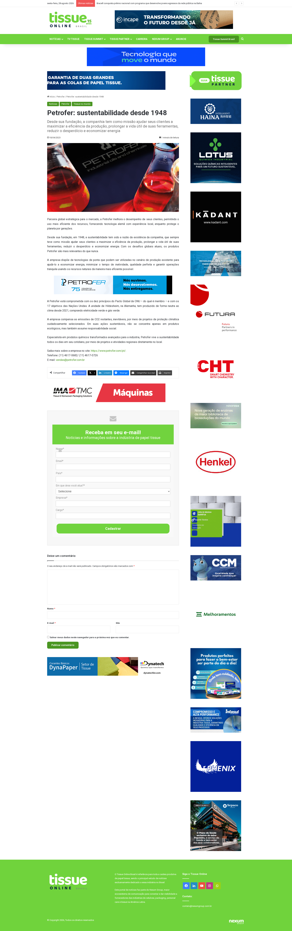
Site (118, 623)
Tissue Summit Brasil (224, 39)
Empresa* (61, 497)
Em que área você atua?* (70, 485)
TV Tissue (73, 39)
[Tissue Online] (70, 19)
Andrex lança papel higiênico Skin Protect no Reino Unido (125, 3)
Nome (51, 608)
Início (52, 96)
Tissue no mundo (82, 104)
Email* (59, 461)
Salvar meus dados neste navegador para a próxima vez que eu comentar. (89, 637)
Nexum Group (160, 39)
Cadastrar (113, 529)
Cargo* (60, 510)
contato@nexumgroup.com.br (197, 906)
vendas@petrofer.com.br (70, 360)
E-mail (51, 623)
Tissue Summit (93, 39)
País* (59, 473)
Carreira (141, 39)
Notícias (55, 39)
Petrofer (61, 96)
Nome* (60, 448)
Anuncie (181, 39)
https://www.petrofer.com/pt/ (108, 350)
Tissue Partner (119, 39)
